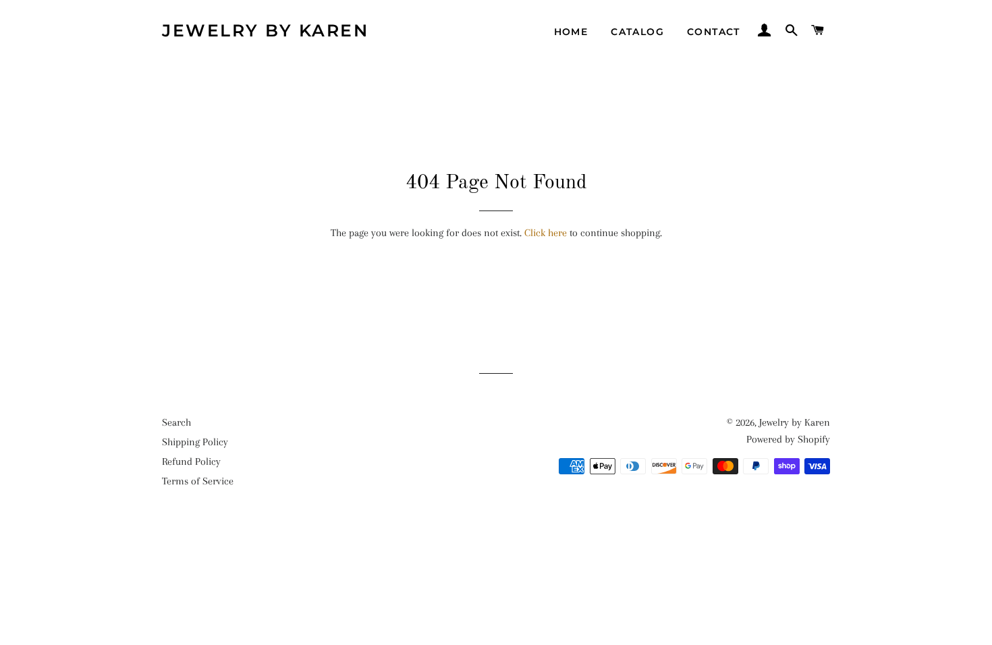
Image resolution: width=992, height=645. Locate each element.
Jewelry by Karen (265, 30)
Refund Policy (191, 461)
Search (176, 422)
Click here (545, 233)
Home (571, 32)
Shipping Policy (195, 442)
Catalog (637, 32)
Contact (713, 32)
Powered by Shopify (788, 439)
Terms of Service (197, 481)
